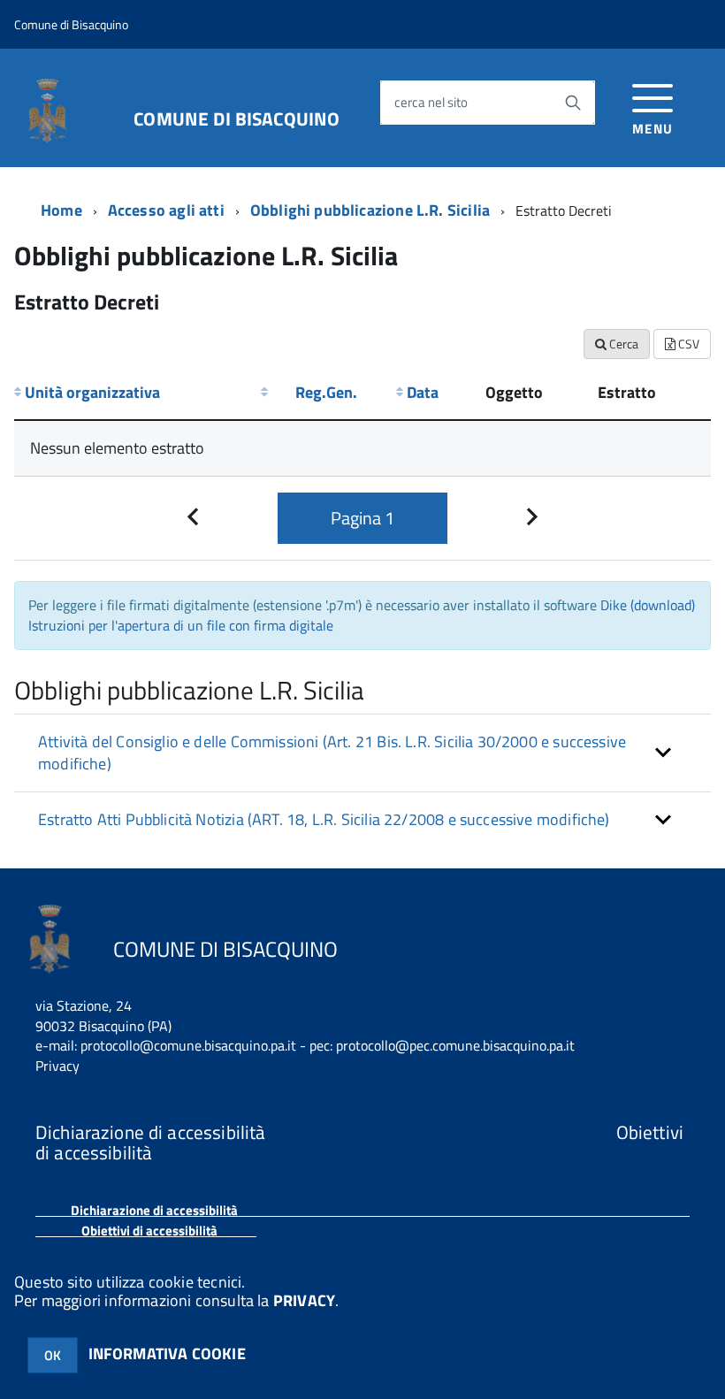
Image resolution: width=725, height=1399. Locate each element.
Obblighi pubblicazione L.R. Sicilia (370, 210)
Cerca (622, 343)
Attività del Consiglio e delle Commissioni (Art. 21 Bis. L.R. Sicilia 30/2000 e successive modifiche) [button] (332, 753)
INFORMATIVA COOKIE (167, 1353)
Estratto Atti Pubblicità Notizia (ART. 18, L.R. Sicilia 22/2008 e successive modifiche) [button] (324, 819)
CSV (687, 343)
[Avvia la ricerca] (573, 102)
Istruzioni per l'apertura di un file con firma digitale (180, 625)
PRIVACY (304, 1300)
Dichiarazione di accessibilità (154, 1210)
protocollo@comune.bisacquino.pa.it (188, 1045)
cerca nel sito (431, 102)
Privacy (57, 1065)
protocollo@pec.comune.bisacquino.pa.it (455, 1045)
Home (61, 210)
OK (52, 1355)
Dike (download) (647, 604)
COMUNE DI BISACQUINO (237, 116)
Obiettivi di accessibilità (149, 1230)
